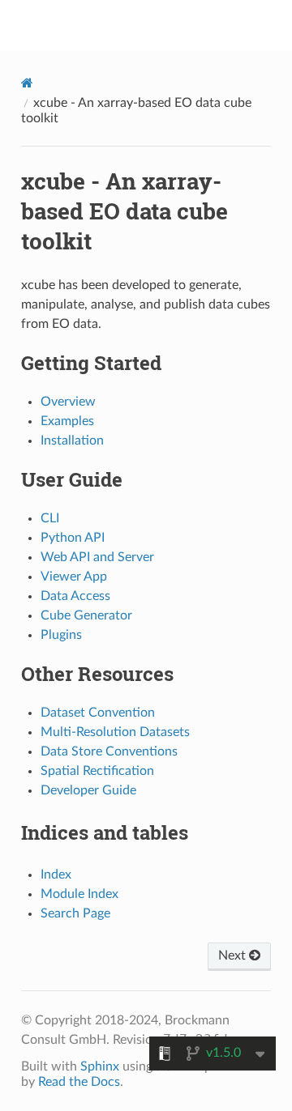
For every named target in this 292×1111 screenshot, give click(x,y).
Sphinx (99, 1066)
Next (233, 955)
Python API (73, 537)
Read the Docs (79, 1081)
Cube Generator (86, 615)
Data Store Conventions (109, 751)
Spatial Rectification (97, 770)
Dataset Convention (98, 712)
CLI (50, 518)
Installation (72, 440)
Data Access (75, 596)
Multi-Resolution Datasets (115, 732)
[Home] (27, 83)
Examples (67, 421)
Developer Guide (88, 790)
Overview (68, 401)
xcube (157, 25)
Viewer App (74, 576)
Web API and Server (97, 557)
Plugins (61, 634)
